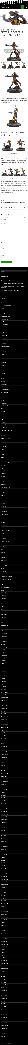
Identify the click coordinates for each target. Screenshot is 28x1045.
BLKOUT (3, 381)
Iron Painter (3, 508)
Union (2, 500)
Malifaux (3, 522)
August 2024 (4, 730)
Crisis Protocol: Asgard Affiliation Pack (10, 290)
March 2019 (3, 900)
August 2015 (4, 998)
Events (2, 457)
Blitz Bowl (3, 378)
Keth (2, 606)
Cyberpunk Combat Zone (6, 430)
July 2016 (3, 971)
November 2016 (4, 963)
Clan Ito (3, 400)
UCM (2, 449)
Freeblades (3, 481)
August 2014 (4, 1028)
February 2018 (4, 936)
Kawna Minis (4, 511)
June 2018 (3, 925)
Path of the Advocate (6, 579)
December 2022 (4, 778)
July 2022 (3, 792)
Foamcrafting (4, 476)
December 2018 (4, 909)
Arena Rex (3, 351)
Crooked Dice (4, 427)
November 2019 (4, 879)
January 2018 (4, 938)
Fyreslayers (4, 338)
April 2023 (3, 768)
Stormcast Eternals (5, 346)
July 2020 (3, 857)
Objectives (3, 617)
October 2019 (4, 881)
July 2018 (3, 922)
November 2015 (4, 993)
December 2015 (4, 990)
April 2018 (3, 930)
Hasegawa (3, 503)
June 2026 (3, 681)
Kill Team (3, 321)
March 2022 (3, 803)
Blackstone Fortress (6, 305)
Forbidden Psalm (5, 479)
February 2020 (4, 871)
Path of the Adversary (6, 576)
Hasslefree (3, 506)
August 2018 (4, 919)
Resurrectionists (5, 541)
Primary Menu (26, 7)
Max (2, 549)
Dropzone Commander (6, 443)
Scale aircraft (4, 590)
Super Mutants (4, 470)
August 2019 (4, 887)
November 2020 (4, 846)
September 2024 (4, 727)
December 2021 (4, 811)
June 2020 (3, 860)
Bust (2, 408)
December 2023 (4, 746)
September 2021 (4, 819)
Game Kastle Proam (5, 487)
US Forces (3, 620)
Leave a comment (22, 37)
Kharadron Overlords (6, 340)
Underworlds (4, 630)
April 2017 (3, 957)
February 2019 (4, 903)
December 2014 (4, 1017)
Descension (4, 403)
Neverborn (4, 536)
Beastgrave (4, 633)
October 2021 (4, 816)
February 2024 (4, 741)
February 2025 (4, 716)
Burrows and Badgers (6, 395)
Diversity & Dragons (5, 438)
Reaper (2, 568)
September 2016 (4, 968)
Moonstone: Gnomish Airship (7, 280)
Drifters (3, 660)
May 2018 (3, 928)
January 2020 (4, 873)
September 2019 (4, 884)
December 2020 (4, 844)
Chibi (2, 419)
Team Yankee (4, 614)
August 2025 (4, 708)
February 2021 (4, 838)
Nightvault (3, 639)
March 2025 (3, 713)
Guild (2, 414)
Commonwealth (5, 555)
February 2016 (4, 984)
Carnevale (3, 411)
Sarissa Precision (5, 587)
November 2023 (4, 749)
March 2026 (3, 689)
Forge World (4, 313)
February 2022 (4, 806)
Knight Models (4, 514)
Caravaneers (4, 655)
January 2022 (4, 808)
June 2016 (3, 974)
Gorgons (3, 359)
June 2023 (3, 762)
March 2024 (3, 738)
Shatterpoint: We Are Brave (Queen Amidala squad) (13, 206)
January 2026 (4, 694)
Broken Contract (5, 392)
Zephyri (3, 373)
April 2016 (3, 979)
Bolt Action (3, 386)
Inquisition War (5, 319)
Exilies (2, 357)
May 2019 (3, 895)
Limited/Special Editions (6, 517)
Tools (2, 628)
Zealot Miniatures (5, 666)
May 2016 (3, 976)
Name (2, 242)
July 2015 (3, 1001)
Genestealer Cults (5, 316)
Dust (2, 452)
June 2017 (3, 952)
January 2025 (4, 719)
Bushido (3, 397)
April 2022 (3, 800)
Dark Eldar (3, 308)
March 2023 (3, 770)
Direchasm (4, 636)
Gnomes (3, 557)
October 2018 (4, 914)
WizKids (3, 644)
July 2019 (3, 890)
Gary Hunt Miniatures (6, 489)
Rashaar (3, 416)
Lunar (2, 519)
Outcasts (3, 538)
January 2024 (4, 743)
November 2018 (4, 911)
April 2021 (3, 833)
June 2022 (3, 795)
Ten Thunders (4, 544)
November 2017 (4, 944)
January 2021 (4, 841)
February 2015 (4, 1012)
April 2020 (3, 865)
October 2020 (4, 849)
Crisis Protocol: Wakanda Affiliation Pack (10, 293)
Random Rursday (5, 563)
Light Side (3, 598)
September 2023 (4, 754)
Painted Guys (5, 7)
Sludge (2, 603)
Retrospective (4, 582)
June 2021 (3, 827)
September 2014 (4, 1025)
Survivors (3, 473)
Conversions (4, 422)
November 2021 (4, 814)
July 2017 (3, 949)
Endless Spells (4, 335)
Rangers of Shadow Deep (6, 565)
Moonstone (3, 552)
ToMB (2, 546)
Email (2, 248)
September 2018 (4, 917)
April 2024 (3, 735)
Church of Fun (4, 657)
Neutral (3, 573)
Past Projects (4, 560)
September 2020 (4, 852)
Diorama (3, 435)
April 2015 (3, 1006)
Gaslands (3, 492)
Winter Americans (5, 389)
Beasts (2, 354)
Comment (4, 223)
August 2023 (4, 757)
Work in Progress (5, 647)
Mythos (3, 454)
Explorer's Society (5, 530)
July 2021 (3, 825)
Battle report (4, 376)
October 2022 (4, 784)
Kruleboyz (3, 343)
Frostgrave (3, 484)
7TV (2, 327)
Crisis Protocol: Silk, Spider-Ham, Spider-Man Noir (12, 283)
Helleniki (3, 362)
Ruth (2, 584)
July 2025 (3, 711)
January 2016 (4, 987)
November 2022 (4, 781)
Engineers (3, 498)
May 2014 (3, 1036)
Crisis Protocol (4, 424)
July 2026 (3, 678)
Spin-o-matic (17, 27)
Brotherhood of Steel (6, 462)
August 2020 (4, 854)
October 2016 (4, 965)
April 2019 (3, 898)
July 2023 (3, 760)
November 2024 (4, 724)
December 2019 (4, 876)
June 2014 (3, 1033)
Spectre (2, 609)
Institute (3, 468)
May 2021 (3, 830)
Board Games (4, 384)
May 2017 (3, 955)
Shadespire (4, 641)
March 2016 (3, 982)
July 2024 (3, 732)
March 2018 (3, 933)
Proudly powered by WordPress (7, 1043)
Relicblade (3, 571)
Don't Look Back (4, 441)
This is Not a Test (5, 625)
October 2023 (4, 751)
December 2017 (4, 941)
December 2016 (4, 960)
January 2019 (4, 906)
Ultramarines (4, 324)
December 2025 (4, 697)
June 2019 (3, 892)
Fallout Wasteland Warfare (7, 460)
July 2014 (3, 1031)
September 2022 (4, 787)
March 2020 (3, 868)
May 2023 (3, 765)
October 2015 (4, 995)
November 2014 (4, 1020)
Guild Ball (3, 495)
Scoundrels (4, 27)
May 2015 (3, 1003)
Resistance (3, 446)
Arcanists (3, 525)
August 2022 (4, 789)
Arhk (2, 652)
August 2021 (4, 822)
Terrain (2, 622)
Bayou (2, 527)
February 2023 (4, 773)
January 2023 (4, 776)
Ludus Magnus (4, 368)
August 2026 (4, 675)
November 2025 (4, 700)
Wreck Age (3, 649)
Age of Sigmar (4, 332)
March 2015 (3, 1009)
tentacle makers (20, 188)
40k (1, 302)
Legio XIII (3, 365)
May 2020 (3, 862)
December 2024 (4, 722)
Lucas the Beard (14, 37)
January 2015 (4, 1014)
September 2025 (4, 705)
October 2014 (4, 1022)
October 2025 (4, 703)
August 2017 (4, 947)
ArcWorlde (3, 349)
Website (3, 255)
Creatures (3, 465)
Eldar (2, 311)
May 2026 (3, 684)
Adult (2, 330)
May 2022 (3, 797)
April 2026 (3, 686)
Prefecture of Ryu (5, 405)
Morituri (3, 370)
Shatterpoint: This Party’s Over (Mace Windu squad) (13, 201)
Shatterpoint (10, 27)
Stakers (3, 663)
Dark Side (3, 595)
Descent (3, 433)
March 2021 (3, 835)
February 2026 (4, 692)
